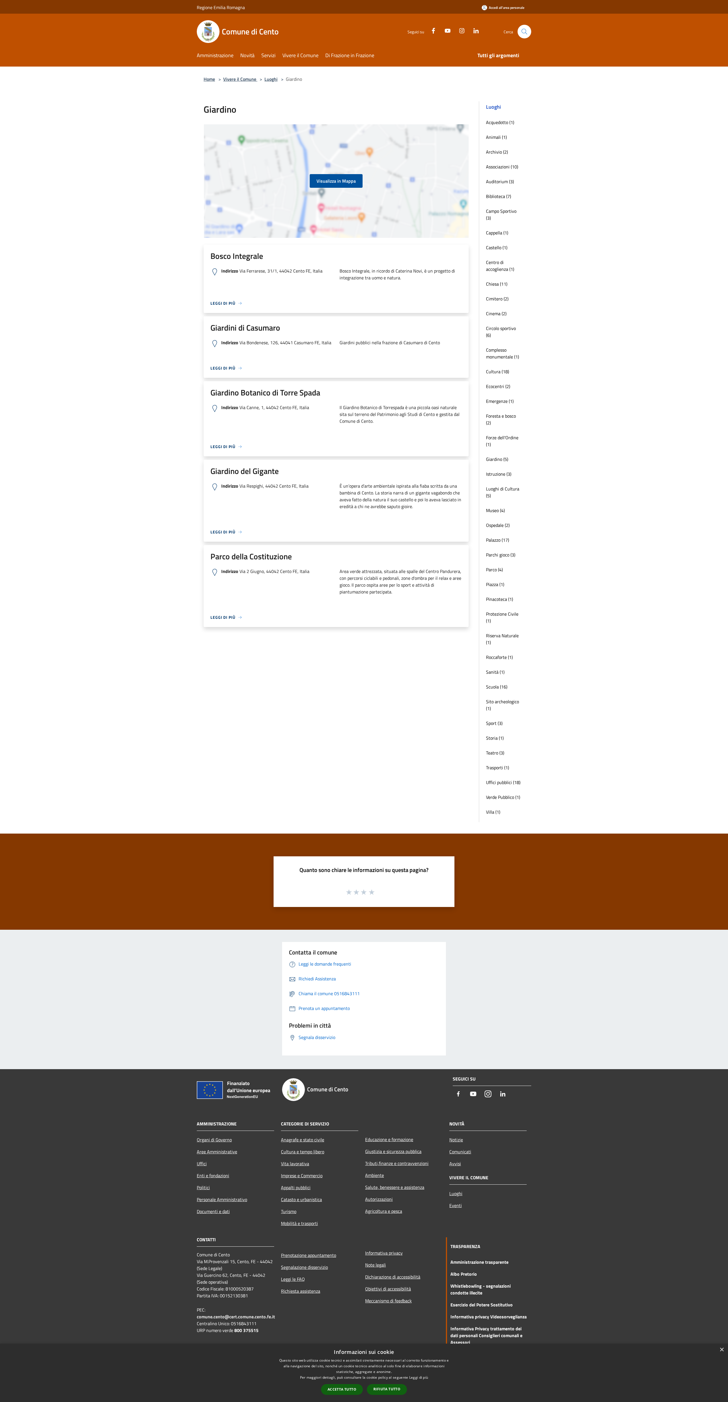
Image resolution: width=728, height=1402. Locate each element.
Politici (203, 1187)
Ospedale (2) (498, 525)
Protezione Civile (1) (502, 617)
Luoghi (271, 79)
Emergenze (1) (500, 401)
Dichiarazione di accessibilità (392, 1276)
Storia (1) (495, 738)
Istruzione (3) (498, 474)
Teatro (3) (495, 752)
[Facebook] (431, 30)
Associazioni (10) (502, 166)
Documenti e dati (213, 1211)
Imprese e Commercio (301, 1175)
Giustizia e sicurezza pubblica (393, 1151)
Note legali (375, 1264)
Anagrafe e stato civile (302, 1139)
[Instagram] (459, 30)
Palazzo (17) (497, 540)
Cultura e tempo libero (302, 1151)
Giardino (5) (497, 459)
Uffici (202, 1163)
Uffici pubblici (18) (503, 782)
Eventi (455, 1205)
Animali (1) (496, 137)
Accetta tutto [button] (342, 1389)
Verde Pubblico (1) (503, 797)
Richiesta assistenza (300, 1291)
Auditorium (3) (500, 181)
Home (209, 79)
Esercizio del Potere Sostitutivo (481, 1304)
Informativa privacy (384, 1253)
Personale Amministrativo (222, 1199)
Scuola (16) (496, 686)
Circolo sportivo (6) (501, 332)
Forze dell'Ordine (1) (502, 441)
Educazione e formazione (389, 1139)
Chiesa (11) (496, 284)
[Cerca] (524, 31)
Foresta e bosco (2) (501, 419)
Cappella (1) (497, 232)
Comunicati (460, 1151)
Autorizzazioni (379, 1199)
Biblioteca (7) (498, 196)
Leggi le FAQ (293, 1279)
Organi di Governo (214, 1139)
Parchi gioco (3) (500, 554)
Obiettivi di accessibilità (388, 1288)
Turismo (288, 1211)
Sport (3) (494, 723)
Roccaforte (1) (499, 657)
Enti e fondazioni (213, 1175)
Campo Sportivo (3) (501, 214)
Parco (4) (494, 569)
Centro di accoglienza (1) (500, 266)
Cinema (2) (496, 313)
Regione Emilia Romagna (221, 7)
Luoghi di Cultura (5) (502, 492)
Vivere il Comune (240, 79)
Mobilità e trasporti (299, 1223)
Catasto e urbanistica (301, 1199)
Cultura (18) (497, 371)
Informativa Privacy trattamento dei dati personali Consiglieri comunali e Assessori (486, 1335)
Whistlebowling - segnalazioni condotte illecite (480, 1289)
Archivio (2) (497, 152)
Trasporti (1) (497, 767)
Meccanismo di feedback (388, 1300)
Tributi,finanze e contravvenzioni (397, 1163)
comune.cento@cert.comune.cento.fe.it (236, 1316)
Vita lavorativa (295, 1163)
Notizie (456, 1139)
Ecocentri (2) (498, 386)
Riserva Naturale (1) (502, 639)
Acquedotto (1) (500, 122)
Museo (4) (495, 510)
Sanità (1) (495, 672)
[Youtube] (445, 30)
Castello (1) (496, 247)
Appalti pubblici (296, 1187)
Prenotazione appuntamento (308, 1255)
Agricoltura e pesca (383, 1211)
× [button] (721, 1350)
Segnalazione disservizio (304, 1267)
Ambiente (374, 1175)
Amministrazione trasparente (479, 1262)
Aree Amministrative (217, 1151)
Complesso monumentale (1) (502, 353)
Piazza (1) (495, 584)
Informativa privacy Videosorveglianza (488, 1316)
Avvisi (455, 1163)
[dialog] (364, 1373)
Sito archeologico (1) (502, 705)
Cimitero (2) (497, 298)
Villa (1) (493, 812)
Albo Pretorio (463, 1274)
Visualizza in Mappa (336, 181)
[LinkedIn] (473, 30)
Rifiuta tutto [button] (386, 1389)
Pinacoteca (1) (499, 599)
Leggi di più (418, 1377)
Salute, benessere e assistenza (394, 1187)
